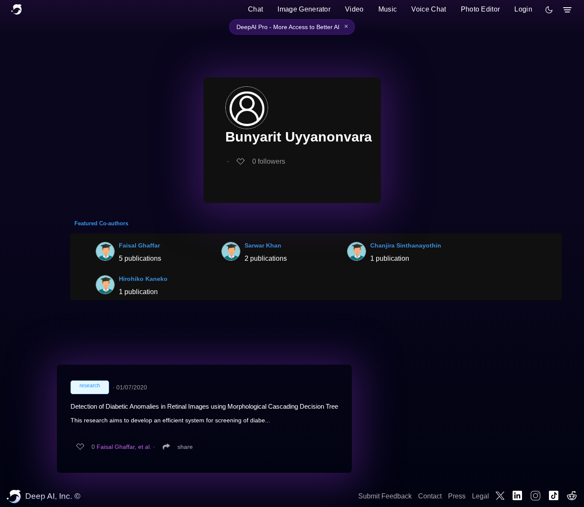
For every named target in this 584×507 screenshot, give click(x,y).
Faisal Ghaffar (139, 245)
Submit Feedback (385, 496)
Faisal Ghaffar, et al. (124, 446)
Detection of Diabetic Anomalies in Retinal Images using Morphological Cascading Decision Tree (204, 406)
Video (354, 9)
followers (268, 161)
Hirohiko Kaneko (143, 278)
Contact (430, 496)
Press (457, 496)
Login (523, 9)
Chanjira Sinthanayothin (405, 245)
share (185, 446)
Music (387, 9)
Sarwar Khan (263, 245)
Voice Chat (428, 9)
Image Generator (303, 9)
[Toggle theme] (549, 10)
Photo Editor (480, 9)
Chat (255, 9)
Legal (480, 496)
